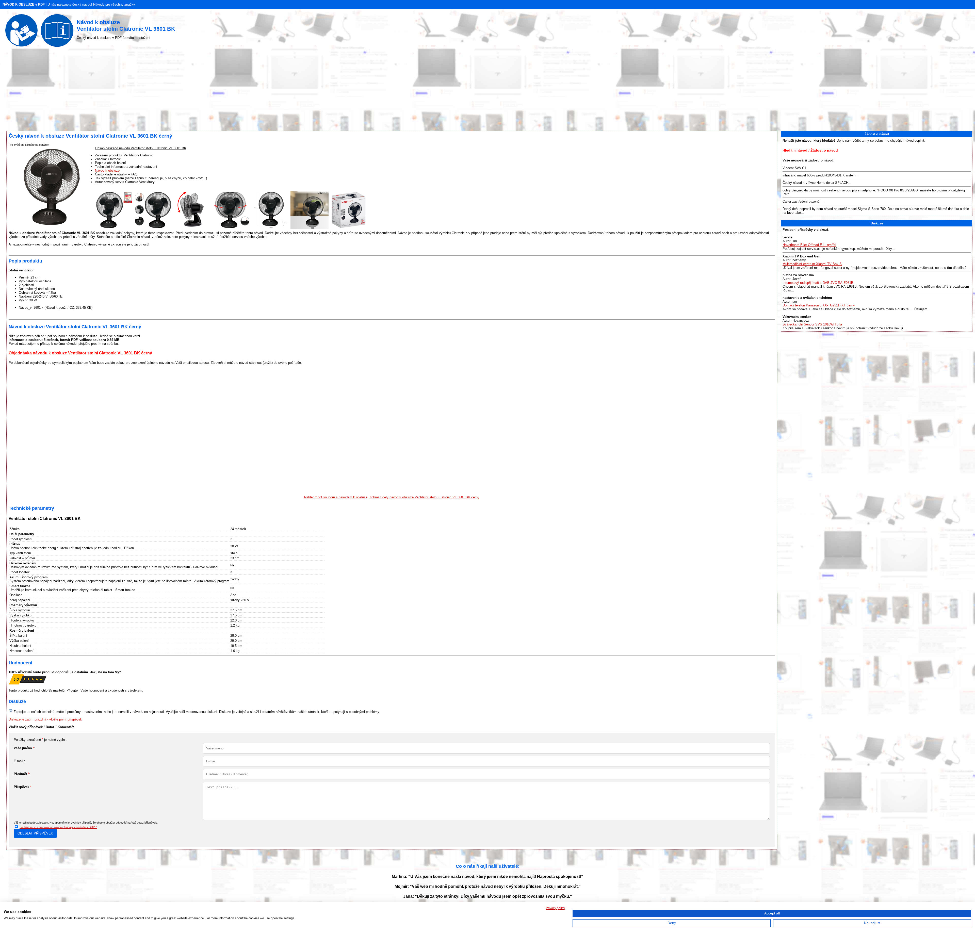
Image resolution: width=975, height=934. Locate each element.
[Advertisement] (487, 90)
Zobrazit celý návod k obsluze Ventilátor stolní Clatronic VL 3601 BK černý (424, 497)
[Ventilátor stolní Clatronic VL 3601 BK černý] (114, 228)
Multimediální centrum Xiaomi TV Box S (812, 264)
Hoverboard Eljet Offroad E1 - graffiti (809, 245)
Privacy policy (555, 908)
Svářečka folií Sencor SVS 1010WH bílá (812, 324)
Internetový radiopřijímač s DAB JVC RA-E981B (818, 283)
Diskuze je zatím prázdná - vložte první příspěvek (45, 719)
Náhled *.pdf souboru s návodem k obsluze (335, 497)
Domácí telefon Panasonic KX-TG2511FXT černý (819, 305)
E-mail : (19, 761)
